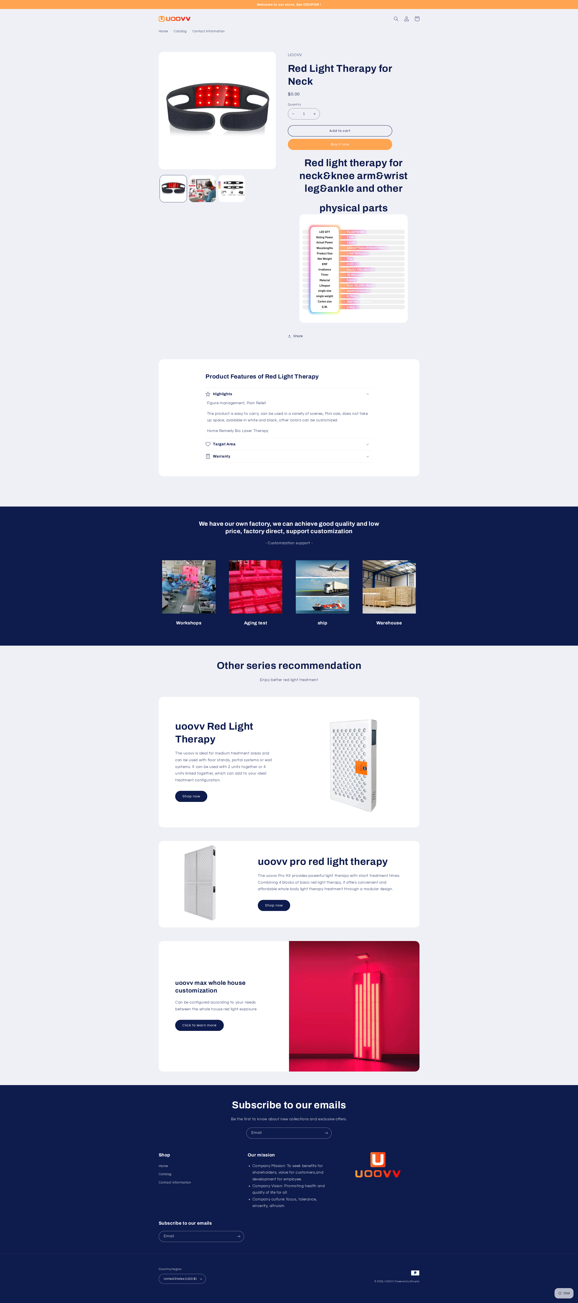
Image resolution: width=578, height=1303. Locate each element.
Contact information (175, 1182)
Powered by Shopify (407, 1281)
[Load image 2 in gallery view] (202, 188)
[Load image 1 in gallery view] (173, 188)
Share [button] (298, 336)
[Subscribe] (326, 1133)
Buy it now (340, 144)
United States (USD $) (180, 1278)
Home (163, 1166)
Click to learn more (199, 1025)
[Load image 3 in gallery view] (231, 188)
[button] (396, 19)
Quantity (294, 104)
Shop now (191, 796)
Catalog (165, 1174)
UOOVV (389, 1281)
